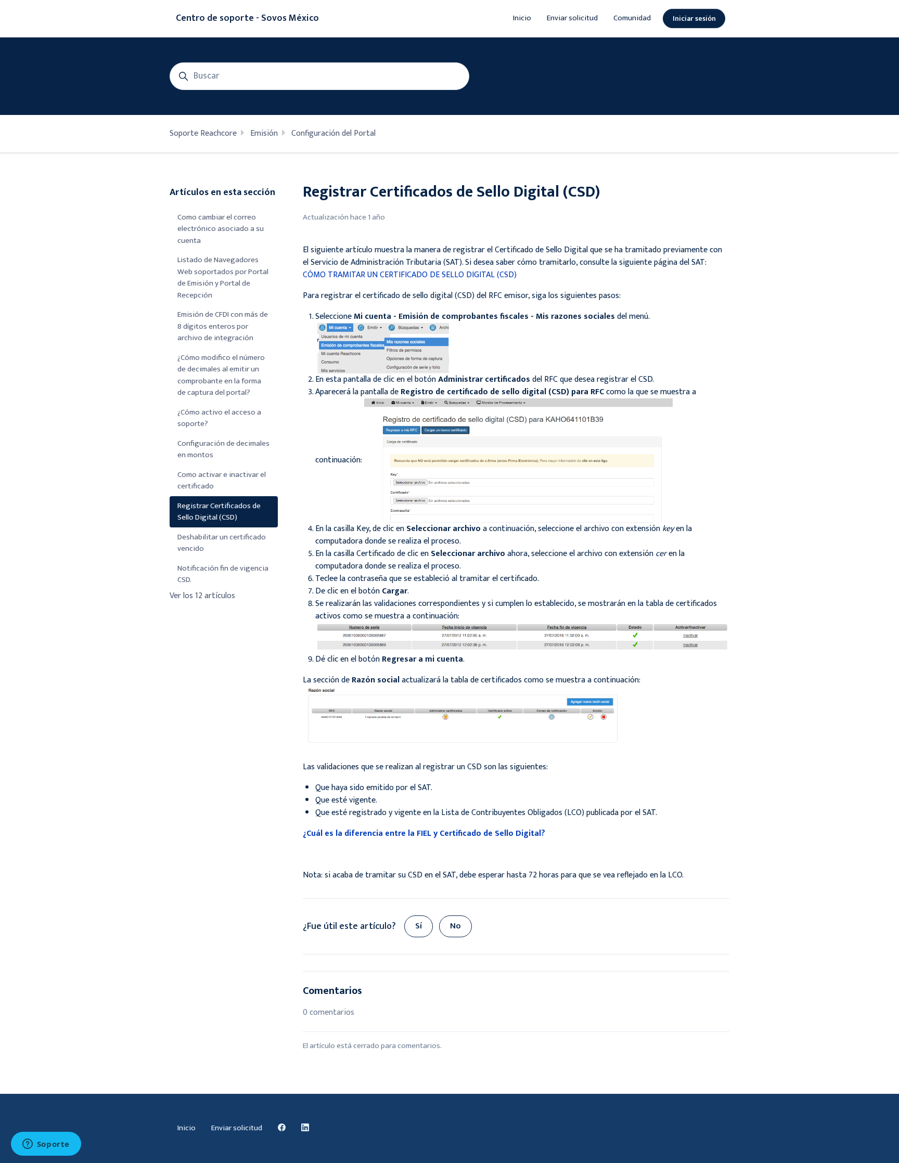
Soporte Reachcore (203, 133)
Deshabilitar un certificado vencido (221, 543)
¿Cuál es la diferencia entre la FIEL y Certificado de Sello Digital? (424, 833)
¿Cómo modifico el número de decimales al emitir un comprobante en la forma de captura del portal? (221, 375)
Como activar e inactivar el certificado (221, 480)
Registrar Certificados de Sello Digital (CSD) (219, 511)
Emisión (264, 133)
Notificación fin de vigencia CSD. (222, 574)
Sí (418, 926)
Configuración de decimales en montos (223, 449)
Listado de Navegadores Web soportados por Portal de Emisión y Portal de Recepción (222, 277)
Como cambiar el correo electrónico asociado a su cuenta (220, 229)
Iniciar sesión (694, 18)
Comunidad (632, 17)
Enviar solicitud (572, 17)
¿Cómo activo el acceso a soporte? (219, 418)
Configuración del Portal (333, 133)
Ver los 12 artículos (202, 596)
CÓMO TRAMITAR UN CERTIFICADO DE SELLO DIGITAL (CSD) (410, 275)
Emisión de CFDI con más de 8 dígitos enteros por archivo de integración (222, 326)
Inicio (522, 17)
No (455, 926)
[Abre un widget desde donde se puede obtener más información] (45, 1145)
